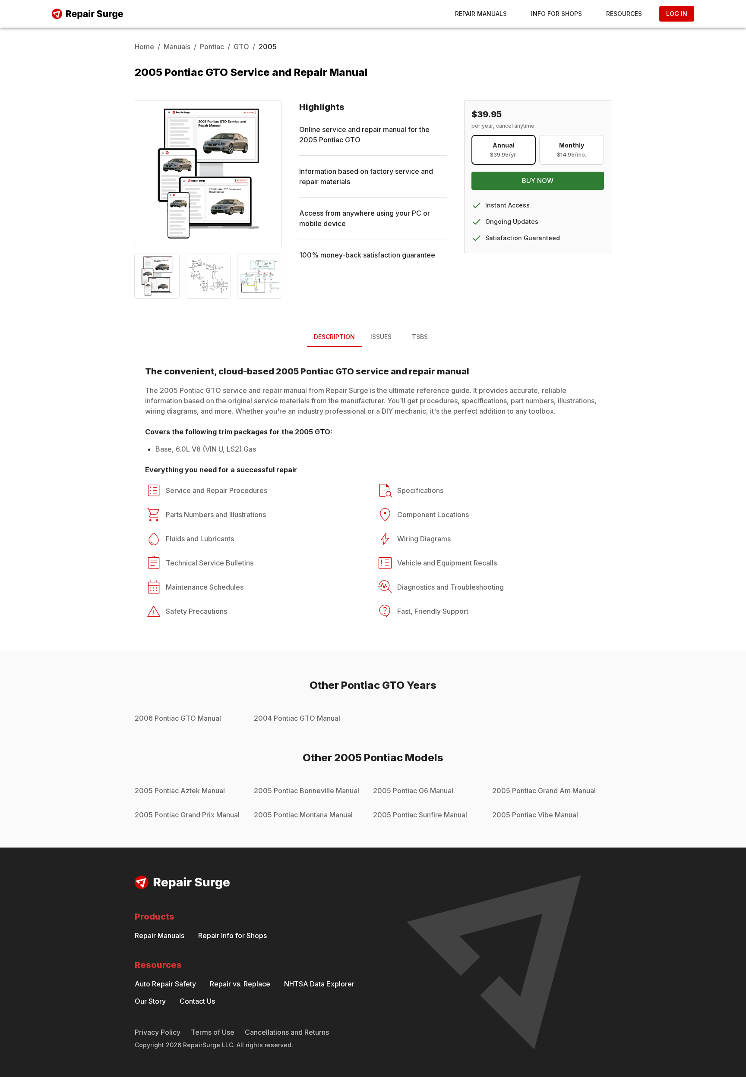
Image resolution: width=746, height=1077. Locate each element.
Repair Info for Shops (232, 935)
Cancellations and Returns (287, 1032)
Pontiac (212, 46)
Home (144, 46)
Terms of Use (212, 1032)
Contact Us (197, 1001)
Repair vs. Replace (240, 984)
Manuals (177, 46)
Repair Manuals (481, 13)
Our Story (150, 1001)
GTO (241, 46)
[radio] (503, 150)
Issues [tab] (381, 336)
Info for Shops (556, 13)
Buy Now (537, 180)
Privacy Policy (157, 1032)
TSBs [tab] (420, 336)
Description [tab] (334, 336)
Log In (676, 13)
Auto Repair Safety (165, 984)
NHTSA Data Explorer (319, 984)
